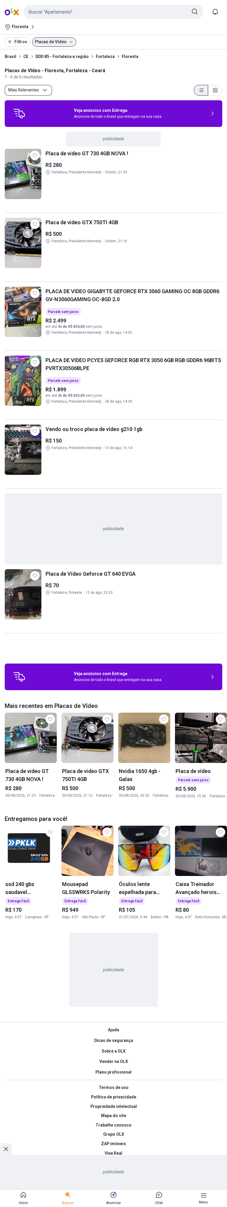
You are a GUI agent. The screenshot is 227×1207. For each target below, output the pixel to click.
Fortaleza (105, 56)
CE (25, 56)
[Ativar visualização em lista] (201, 90)
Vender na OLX (113, 1061)
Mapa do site (113, 1115)
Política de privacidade (113, 1097)
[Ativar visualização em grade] (215, 90)
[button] (113, 12)
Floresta (130, 56)
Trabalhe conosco (113, 1125)
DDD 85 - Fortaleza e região (62, 56)
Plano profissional (113, 1072)
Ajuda (113, 1029)
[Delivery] (19, 113)
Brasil (10, 56)
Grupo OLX (113, 1134)
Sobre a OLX (114, 1051)
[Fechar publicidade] (6, 1149)
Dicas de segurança (113, 1040)
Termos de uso (114, 1087)
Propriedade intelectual (113, 1106)
